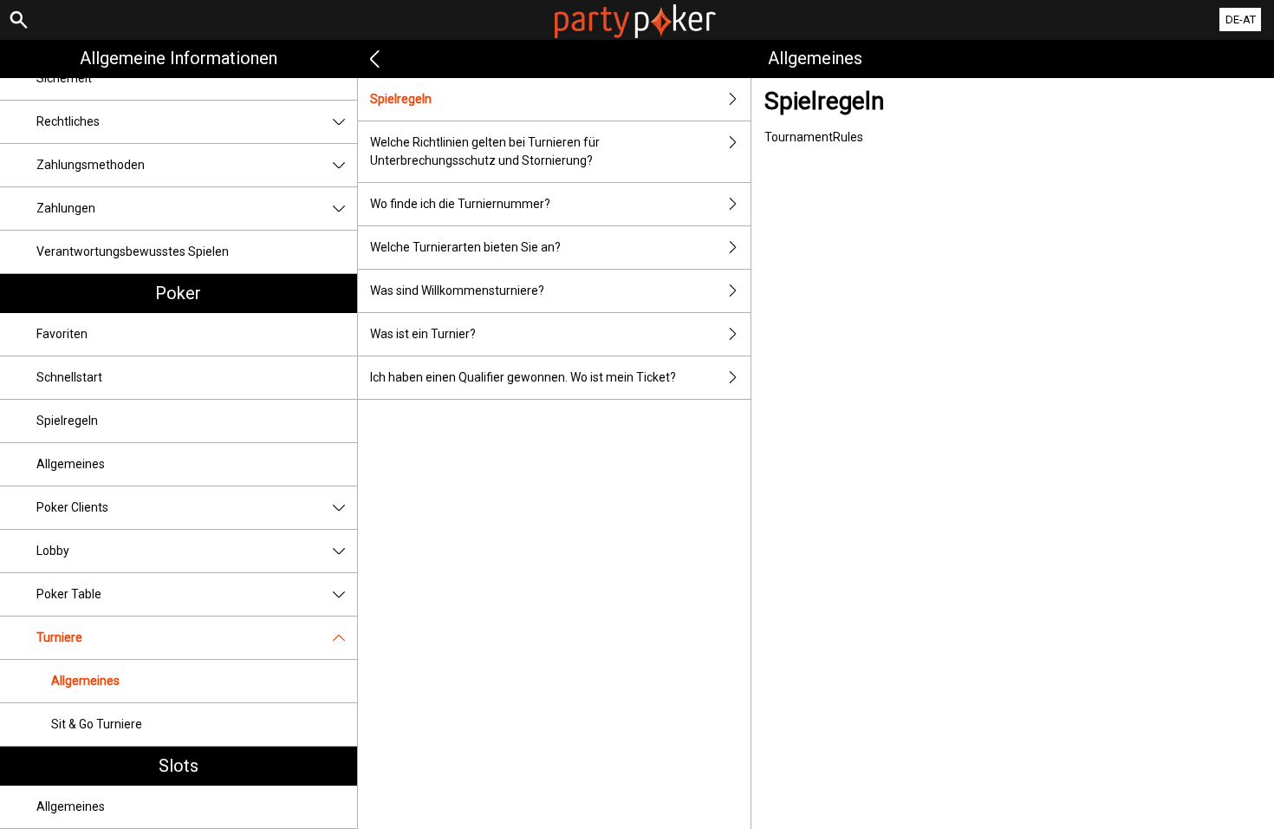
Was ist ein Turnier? (423, 334)
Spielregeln (67, 421)
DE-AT (1240, 19)
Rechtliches (68, 121)
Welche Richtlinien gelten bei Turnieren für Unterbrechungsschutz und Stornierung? (485, 151)
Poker (178, 293)
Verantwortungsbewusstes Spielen (132, 251)
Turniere (59, 637)
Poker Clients (72, 507)
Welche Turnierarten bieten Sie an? (465, 247)
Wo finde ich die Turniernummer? (460, 204)
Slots (178, 765)
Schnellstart (69, 377)
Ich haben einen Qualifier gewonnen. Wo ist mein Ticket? (523, 377)
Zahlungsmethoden (90, 165)
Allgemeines (70, 464)
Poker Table (68, 594)
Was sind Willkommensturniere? (457, 290)
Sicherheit (64, 78)
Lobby (52, 551)
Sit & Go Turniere (96, 724)
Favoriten (62, 334)
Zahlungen (65, 208)
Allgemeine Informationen (178, 58)
